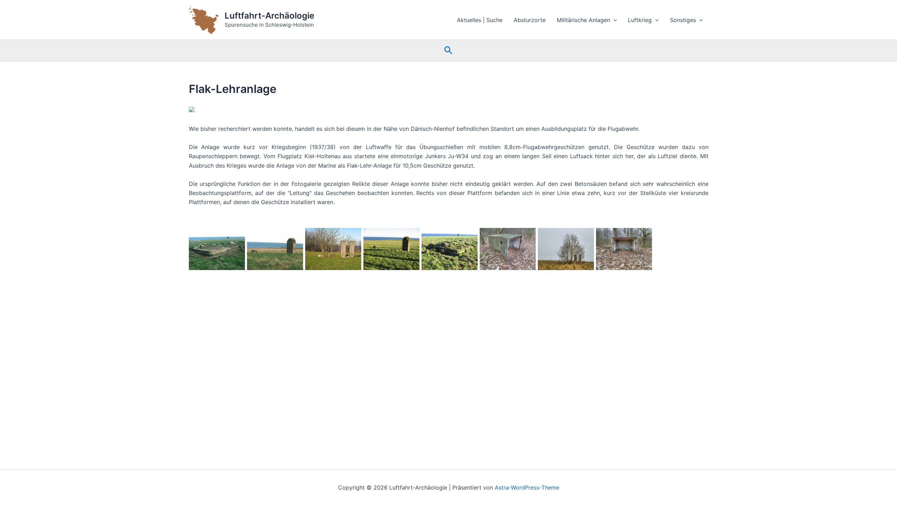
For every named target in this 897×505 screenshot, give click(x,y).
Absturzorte (530, 19)
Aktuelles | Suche (479, 19)
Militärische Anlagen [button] (583, 19)
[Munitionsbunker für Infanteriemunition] (508, 249)
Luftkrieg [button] (640, 19)
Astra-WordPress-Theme (527, 487)
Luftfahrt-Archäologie (269, 16)
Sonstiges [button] (683, 19)
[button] (613, 20)
